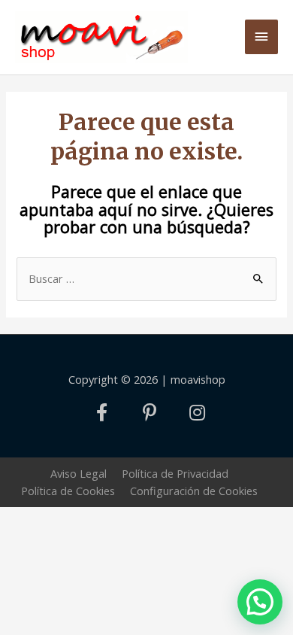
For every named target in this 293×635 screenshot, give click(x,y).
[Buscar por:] (146, 278)
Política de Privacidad (175, 473)
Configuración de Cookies (194, 490)
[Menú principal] (261, 37)
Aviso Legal (78, 473)
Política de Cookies (68, 490)
